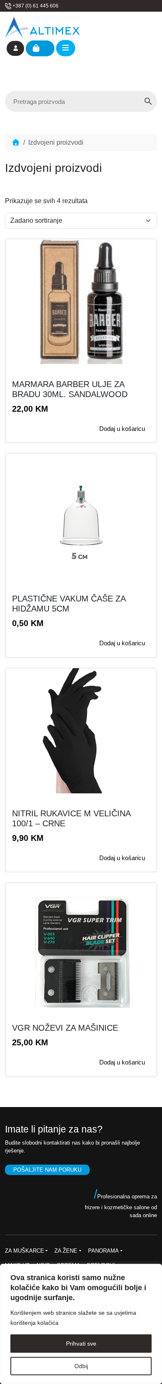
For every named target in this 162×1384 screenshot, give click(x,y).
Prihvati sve (81, 1343)
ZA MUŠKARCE (24, 1251)
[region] (81, 1324)
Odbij (81, 1366)
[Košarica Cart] (40, 48)
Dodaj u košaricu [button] (122, 428)
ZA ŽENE (65, 1251)
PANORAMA (103, 1251)
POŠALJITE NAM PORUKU (47, 1170)
